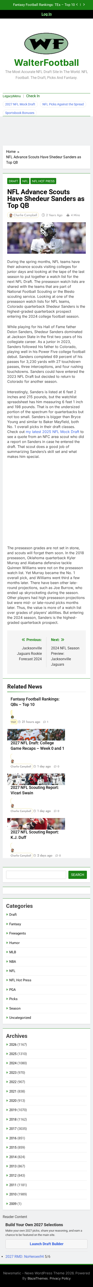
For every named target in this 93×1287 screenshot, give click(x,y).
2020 (12, 1101)
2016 (12, 1138)
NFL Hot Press (43, 181)
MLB (12, 952)
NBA (12, 962)
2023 (12, 1073)
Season (15, 1008)
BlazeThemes (38, 1278)
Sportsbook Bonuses (19, 113)
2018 (12, 1119)
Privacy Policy (60, 1278)
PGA (12, 990)
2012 (12, 1175)
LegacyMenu (12, 96)
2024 (12, 1063)
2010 (12, 1194)
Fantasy (15, 924)
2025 (12, 1054)
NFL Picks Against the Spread (63, 104)
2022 (12, 1082)
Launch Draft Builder (46, 1244)
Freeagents (17, 933)
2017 (12, 1129)
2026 (12, 1045)
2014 (12, 1157)
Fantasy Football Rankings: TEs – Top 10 (44, 5)
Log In (47, 14)
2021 (12, 1091)
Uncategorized (20, 1018)
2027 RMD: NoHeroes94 (25, 1256)
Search (77, 875)
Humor (14, 943)
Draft (13, 181)
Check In (33, 96)
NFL (25, 181)
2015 (12, 1147)
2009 (12, 1204)
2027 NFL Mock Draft (20, 104)
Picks (13, 999)
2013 (12, 1166)
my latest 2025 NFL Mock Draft (52, 431)
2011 (12, 1185)
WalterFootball (46, 62)
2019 (12, 1110)
